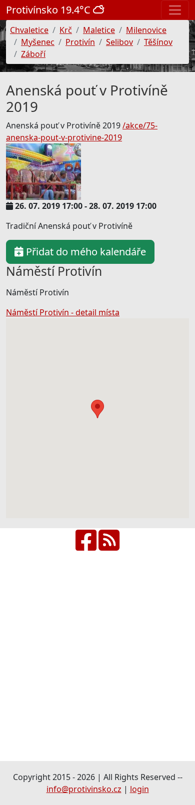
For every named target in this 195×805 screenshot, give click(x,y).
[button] (97, 409)
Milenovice (146, 29)
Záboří (33, 53)
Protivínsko (49, 9)
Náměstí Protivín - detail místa (63, 312)
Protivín (80, 41)
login (139, 789)
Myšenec (37, 41)
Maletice (99, 29)
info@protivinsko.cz (84, 789)
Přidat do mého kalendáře (85, 251)
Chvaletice (29, 29)
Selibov (119, 41)
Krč (66, 29)
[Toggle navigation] (175, 10)
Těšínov (158, 41)
